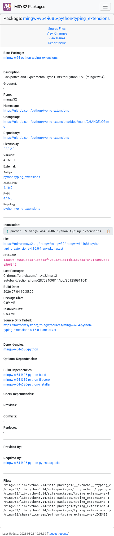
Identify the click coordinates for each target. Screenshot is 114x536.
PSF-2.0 (9, 149)
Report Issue (57, 43)
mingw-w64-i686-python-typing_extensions (66, 18)
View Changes (57, 33)
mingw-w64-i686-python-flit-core (26, 380)
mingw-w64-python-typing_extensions (30, 58)
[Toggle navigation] (105, 7)
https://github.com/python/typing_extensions (36, 110)
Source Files (56, 29)
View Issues (57, 38)
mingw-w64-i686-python (20, 349)
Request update (58, 533)
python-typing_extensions (21, 177)
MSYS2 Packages (29, 6)
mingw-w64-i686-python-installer (26, 384)
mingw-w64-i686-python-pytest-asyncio (31, 463)
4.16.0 (7, 188)
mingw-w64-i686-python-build (24, 375)
